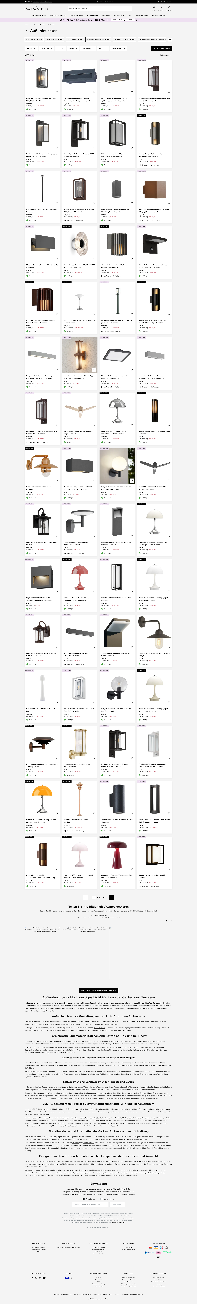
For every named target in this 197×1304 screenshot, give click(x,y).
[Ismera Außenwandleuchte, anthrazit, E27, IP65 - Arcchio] (42, 86)
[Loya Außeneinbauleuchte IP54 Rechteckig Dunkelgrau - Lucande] (79, 86)
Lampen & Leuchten (30, 24)
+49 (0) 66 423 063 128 (38, 1247)
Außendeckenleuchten (98, 39)
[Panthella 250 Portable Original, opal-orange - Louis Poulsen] (42, 807)
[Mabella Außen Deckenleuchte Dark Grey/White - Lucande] (117, 363)
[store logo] (36, 8)
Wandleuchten (99, 1028)
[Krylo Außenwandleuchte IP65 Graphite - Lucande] (79, 641)
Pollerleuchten (34, 39)
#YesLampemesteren (128, 1277)
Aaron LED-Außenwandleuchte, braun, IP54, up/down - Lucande (154, 210)
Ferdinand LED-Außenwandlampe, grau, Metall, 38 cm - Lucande (42, 155)
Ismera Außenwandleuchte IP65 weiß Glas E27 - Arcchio (79, 710)
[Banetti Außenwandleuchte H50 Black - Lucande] (117, 585)
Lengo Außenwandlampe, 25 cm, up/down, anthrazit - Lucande (114, 99)
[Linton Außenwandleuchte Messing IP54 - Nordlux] (79, 752)
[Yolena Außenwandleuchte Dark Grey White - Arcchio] (117, 641)
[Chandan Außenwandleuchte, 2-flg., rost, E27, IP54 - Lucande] (79, 363)
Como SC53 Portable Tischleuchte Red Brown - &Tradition (116, 876)
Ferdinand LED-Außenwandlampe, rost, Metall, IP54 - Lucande (154, 99)
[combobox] (100, 8)
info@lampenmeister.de (39, 1249)
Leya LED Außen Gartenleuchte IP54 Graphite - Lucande (116, 543)
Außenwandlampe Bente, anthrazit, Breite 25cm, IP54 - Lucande (78, 488)
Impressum (98, 1279)
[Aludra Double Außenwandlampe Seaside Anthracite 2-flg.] (154, 141)
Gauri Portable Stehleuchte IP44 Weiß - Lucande (42, 710)
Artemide (37, 1136)
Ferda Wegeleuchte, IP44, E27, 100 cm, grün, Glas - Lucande (117, 321)
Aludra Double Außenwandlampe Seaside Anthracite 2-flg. (152, 155)
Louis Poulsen (88, 1143)
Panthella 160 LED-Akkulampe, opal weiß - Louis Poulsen (153, 599)
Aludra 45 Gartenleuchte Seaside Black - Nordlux (154, 432)
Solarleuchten (75, 39)
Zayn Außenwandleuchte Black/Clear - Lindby (41, 543)
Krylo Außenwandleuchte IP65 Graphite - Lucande (76, 654)
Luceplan (52, 1136)
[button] (57, 92)
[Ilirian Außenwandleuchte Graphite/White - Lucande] (117, 141)
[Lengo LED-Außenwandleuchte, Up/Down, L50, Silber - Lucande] (42, 363)
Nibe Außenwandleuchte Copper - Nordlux (40, 488)
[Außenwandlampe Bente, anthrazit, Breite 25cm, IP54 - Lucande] (79, 474)
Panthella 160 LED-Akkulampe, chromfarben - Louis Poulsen (113, 432)
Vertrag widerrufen (98, 1253)
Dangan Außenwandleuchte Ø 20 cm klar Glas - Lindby (116, 710)
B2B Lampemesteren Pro (128, 1284)
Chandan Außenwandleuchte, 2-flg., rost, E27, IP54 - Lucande (78, 377)
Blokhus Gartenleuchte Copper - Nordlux (77, 821)
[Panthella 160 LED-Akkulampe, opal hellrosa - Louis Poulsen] (79, 863)
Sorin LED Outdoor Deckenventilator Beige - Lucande (78, 432)
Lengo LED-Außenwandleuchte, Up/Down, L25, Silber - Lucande (151, 377)
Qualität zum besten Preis (158, 1282)
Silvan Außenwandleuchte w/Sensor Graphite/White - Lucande (153, 266)
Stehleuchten (59, 1087)
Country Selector (99, 1286)
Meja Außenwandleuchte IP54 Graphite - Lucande (42, 266)
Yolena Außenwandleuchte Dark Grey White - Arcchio (116, 654)
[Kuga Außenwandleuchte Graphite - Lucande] (154, 863)
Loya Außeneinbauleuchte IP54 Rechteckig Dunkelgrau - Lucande (77, 99)
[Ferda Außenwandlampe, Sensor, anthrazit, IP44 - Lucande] (117, 752)
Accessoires (158, 1284)
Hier (107, 20)
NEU (130, 15)
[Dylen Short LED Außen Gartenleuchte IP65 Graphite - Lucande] (154, 807)
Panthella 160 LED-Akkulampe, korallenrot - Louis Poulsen (76, 599)
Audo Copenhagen (158, 1277)
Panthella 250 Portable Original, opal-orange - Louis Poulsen (41, 821)
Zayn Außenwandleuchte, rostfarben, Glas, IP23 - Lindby (41, 654)
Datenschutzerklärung (118, 1222)
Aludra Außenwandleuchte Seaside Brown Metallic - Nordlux (40, 321)
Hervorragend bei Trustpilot (42, 2)
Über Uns (98, 1277)
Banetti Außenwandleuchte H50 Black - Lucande (117, 599)
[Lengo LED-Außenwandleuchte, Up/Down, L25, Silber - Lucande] (154, 363)
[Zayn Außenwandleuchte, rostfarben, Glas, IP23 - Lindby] (42, 641)
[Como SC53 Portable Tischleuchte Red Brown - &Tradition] (117, 863)
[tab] (31, 48)
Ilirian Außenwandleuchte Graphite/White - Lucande (111, 155)
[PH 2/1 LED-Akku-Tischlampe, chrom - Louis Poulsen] (79, 308)
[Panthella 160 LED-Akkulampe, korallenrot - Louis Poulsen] (79, 585)
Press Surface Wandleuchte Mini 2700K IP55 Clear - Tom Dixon (79, 266)
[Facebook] (32, 1278)
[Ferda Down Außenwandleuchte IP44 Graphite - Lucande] (79, 141)
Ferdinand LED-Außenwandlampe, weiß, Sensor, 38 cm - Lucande (152, 765)
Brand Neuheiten (128, 1282)
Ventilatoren (76, 15)
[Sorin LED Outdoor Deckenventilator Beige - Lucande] (79, 419)
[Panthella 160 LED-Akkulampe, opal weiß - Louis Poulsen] (154, 585)
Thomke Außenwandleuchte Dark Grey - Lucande (116, 821)
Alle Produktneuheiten (158, 1286)
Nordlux (75, 1143)
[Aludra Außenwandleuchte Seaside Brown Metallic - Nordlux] (42, 308)
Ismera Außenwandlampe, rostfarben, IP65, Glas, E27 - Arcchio (79, 210)
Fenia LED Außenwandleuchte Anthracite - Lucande (76, 543)
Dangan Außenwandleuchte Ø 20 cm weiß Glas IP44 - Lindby (116, 488)
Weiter (169, 39)
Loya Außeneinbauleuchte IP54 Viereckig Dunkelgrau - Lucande (39, 599)
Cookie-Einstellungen (128, 1279)
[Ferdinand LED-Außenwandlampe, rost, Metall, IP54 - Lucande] (154, 86)
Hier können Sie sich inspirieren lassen (97, 990)
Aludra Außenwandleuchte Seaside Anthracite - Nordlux (115, 266)
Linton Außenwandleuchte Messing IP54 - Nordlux (78, 765)
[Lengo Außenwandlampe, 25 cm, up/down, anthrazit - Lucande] (117, 86)
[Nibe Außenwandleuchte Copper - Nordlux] (42, 474)
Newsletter (128, 1247)
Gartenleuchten (54, 39)
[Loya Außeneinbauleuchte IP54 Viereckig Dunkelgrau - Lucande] (42, 585)
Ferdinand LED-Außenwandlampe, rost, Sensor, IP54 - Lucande (42, 432)
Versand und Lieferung (98, 1247)
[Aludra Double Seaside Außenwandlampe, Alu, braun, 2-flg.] (42, 863)
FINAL (123, 20)
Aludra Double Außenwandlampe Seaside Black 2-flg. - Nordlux (152, 321)
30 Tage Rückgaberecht (128, 1249)
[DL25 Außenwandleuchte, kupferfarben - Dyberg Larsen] (42, 752)
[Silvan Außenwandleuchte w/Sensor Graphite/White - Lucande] (154, 252)
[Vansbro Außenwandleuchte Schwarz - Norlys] (154, 641)
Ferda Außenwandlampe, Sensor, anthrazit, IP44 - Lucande (114, 765)
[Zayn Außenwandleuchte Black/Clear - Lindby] (42, 530)
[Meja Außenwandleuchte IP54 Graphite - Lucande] (42, 252)
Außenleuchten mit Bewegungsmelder (158, 39)
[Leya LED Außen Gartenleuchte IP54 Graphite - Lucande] (117, 530)
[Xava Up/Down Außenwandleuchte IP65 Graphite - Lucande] (117, 197)
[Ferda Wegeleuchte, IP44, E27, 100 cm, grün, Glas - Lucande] (117, 308)
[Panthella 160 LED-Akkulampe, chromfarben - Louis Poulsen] (117, 419)
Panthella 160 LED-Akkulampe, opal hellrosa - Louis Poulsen (78, 876)
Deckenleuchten (36, 1065)
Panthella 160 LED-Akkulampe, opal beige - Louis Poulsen (153, 710)
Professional (158, 15)
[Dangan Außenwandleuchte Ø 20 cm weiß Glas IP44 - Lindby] (117, 474)
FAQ (38, 1251)
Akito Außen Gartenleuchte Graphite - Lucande (41, 210)
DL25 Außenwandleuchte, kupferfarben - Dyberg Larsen (42, 765)
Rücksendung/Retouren (98, 1249)
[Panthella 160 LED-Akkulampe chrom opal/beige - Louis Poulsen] (154, 530)
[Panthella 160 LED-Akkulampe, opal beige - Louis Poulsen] (154, 696)
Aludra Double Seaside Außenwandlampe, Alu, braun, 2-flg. (41, 876)
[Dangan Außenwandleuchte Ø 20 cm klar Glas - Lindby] (117, 696)
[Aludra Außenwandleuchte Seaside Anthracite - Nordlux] (117, 252)
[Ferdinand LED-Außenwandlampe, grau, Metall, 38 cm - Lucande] (42, 141)
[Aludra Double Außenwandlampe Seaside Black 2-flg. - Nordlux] (154, 308)
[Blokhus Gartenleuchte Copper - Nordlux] (79, 807)
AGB (98, 1282)
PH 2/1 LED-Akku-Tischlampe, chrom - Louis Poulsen (79, 321)
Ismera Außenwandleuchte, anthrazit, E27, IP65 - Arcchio (41, 99)
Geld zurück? (98, 1251)
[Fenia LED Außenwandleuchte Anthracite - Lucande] (79, 530)
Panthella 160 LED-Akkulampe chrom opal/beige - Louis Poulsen (154, 543)
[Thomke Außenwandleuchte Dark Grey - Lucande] (117, 807)
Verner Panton (158, 1279)
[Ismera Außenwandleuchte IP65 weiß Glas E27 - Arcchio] (79, 696)
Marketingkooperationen (128, 1286)
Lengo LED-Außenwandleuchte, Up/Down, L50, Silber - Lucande (39, 377)
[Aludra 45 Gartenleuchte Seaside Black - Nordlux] (154, 419)
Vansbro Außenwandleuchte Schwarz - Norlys (154, 654)
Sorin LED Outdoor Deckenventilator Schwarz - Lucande (153, 488)
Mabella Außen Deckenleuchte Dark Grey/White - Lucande (115, 377)
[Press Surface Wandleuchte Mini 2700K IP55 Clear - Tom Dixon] (79, 252)
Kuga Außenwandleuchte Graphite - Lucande (153, 876)
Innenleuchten (41, 24)
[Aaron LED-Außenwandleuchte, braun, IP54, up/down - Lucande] (154, 197)
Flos (43, 1136)
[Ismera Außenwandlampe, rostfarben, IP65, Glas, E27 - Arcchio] (79, 197)
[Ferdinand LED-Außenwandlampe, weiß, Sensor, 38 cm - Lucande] (154, 752)
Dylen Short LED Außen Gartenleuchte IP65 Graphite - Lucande (154, 821)
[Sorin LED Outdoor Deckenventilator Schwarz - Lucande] (154, 474)
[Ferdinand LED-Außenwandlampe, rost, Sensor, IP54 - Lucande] (42, 419)
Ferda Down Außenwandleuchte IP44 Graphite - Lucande (79, 155)
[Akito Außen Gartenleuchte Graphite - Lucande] (42, 197)
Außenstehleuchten (125, 39)
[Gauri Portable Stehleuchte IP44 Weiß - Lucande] (42, 696)
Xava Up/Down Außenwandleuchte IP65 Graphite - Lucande (115, 210)
